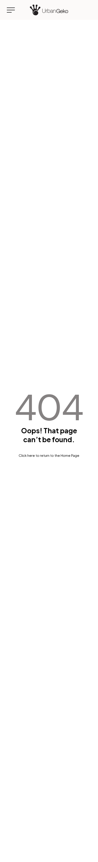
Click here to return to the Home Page (49, 455)
